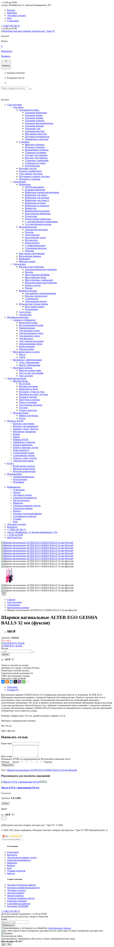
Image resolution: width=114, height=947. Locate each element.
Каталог (11, 10)
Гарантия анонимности (25, 497)
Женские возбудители (24, 468)
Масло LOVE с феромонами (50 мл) (20, 787)
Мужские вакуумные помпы (33, 304)
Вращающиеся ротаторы (37, 211)
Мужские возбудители (24, 471)
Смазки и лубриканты (24, 320)
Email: (4, 919)
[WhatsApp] (24, 681)
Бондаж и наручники (23, 423)
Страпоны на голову (35, 163)
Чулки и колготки (28, 410)
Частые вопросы (21, 500)
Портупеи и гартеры (29, 399)
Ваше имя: (6, 743)
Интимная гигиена (22, 367)
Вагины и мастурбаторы (31, 266)
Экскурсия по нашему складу (22, 857)
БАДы (10, 463)
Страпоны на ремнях (35, 152)
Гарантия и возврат (23, 508)
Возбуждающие (27, 346)
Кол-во (4, 648)
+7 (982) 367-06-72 (10, 26)
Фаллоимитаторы (28, 227)
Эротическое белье (16, 378)
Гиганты (29, 232)
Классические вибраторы (38, 213)
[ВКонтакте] (3, 681)
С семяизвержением (35, 245)
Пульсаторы (31, 216)
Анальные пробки (34, 118)
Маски (16, 437)
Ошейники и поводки (24, 442)
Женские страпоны (34, 144)
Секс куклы (25, 312)
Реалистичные (32, 243)
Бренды (11, 873)
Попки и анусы (33, 285)
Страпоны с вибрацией (37, 160)
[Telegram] (11, 681)
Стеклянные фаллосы (36, 248)
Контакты (12, 13)
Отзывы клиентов (16, 870)
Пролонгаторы (26, 349)
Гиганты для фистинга (30, 171)
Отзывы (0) (13, 689)
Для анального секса (29, 330)
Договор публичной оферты (27, 513)
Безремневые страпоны (37, 150)
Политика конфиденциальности (23, 887)
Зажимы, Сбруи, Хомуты (25, 429)
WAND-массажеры (34, 187)
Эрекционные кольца (36, 301)
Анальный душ (32, 128)
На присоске (31, 240)
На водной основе (28, 322)
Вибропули (30, 208)
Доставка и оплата (16, 15)
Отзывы (17, 519)
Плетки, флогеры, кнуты (25, 447)
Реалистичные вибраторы (38, 219)
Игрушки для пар (28, 168)
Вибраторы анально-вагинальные (42, 192)
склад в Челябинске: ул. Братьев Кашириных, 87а (32, 532)
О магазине (13, 20)
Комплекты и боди (28, 389)
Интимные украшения (24, 431)
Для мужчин (19, 264)
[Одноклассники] (7, 681)
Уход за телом (26, 375)
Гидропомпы (31, 309)
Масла (22, 354)
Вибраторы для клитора (37, 197)
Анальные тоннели (34, 120)
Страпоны (24, 142)
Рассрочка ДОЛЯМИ (17, 906)
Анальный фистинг (35, 131)
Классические (20, 479)
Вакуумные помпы (34, 306)
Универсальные (27, 328)
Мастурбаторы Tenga (35, 277)
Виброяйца (24, 258)
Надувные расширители (37, 136)
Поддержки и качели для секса (34, 176)
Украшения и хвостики (36, 139)
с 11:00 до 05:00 (15, 535)
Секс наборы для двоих (31, 173)
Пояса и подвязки (28, 402)
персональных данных (59, 928)
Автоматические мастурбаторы (41, 269)
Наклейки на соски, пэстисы (33, 394)
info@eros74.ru (14, 537)
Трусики (23, 407)
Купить (5, 654)
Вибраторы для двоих (36, 195)
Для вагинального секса (31, 333)
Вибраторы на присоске (37, 205)
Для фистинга (26, 338)
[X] (15, 681)
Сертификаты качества (24, 516)
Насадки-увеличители (36, 296)
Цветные (29, 251)
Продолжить (8, 765)
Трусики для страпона (36, 155)
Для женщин (19, 181)
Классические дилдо (35, 237)
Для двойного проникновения (40, 293)
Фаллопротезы (32, 165)
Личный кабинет (15, 893)
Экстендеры (25, 314)
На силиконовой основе (31, 325)
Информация (13, 487)
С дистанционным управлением (41, 221)
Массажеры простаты (36, 134)
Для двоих (18, 107)
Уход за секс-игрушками (31, 373)
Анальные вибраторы (36, 112)
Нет (9, 944)
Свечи (22, 357)
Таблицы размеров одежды (27, 505)
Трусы (22, 418)
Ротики (28, 288)
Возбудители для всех (24, 466)
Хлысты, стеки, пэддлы (25, 458)
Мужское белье (20, 413)
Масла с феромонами (29, 365)
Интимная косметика (17, 317)
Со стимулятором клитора (38, 224)
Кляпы (16, 434)
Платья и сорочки (28, 397)
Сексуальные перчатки (30, 405)
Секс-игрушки (14, 104)
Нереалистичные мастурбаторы (41, 282)
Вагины (29, 272)
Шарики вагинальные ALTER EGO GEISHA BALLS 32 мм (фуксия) (42, 770)
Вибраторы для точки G (37, 200)
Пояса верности (21, 450)
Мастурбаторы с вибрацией (39, 280)
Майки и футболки (28, 415)
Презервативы (14, 474)
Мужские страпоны (35, 147)
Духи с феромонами (29, 362)
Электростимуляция (23, 460)
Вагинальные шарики (30, 256)
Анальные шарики (34, 126)
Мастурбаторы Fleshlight (37, 274)
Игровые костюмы (28, 386)
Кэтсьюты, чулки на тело (31, 391)
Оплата (16, 492)
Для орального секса (29, 336)
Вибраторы (24, 184)
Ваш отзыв (6, 756)
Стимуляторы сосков (23, 453)
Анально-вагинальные (36, 229)
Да (3, 944)
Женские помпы (27, 261)
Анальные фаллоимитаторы (39, 123)
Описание (12, 687)
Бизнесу (17, 511)
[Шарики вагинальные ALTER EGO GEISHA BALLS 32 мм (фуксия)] (37, 542)
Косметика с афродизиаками (27, 359)
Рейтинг (5, 762)
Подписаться (8, 925)
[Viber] (19, 681)
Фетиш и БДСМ (15, 421)
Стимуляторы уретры (24, 455)
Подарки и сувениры (29, 179)
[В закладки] (4, 594)
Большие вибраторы (35, 189)
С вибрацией (31, 298)
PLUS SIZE (25, 383)
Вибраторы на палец (35, 203)
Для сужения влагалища (31, 341)
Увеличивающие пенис (30, 344)
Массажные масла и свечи (26, 352)
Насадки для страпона (36, 158)
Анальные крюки (34, 115)
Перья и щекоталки (23, 445)
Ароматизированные (23, 476)
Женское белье (20, 381)
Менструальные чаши (30, 370)
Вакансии (18, 503)
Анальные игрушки (29, 110)
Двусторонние (32, 235)
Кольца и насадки (28, 290)
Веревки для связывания (25, 426)
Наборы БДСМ (20, 439)
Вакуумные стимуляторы (32, 253)
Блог (9, 18)
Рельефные (18, 482)
